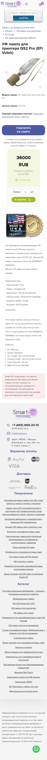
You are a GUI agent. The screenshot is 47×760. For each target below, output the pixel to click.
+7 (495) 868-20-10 (25, 425)
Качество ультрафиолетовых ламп (23, 531)
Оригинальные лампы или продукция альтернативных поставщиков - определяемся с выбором (23, 539)
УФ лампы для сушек (23, 613)
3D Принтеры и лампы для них (23, 686)
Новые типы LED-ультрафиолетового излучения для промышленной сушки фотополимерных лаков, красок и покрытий (24, 511)
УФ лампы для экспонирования (23, 625)
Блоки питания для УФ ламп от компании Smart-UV (23, 575)
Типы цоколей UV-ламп (24, 547)
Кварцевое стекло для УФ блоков (23, 677)
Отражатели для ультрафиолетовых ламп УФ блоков (23, 619)
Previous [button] (7, 72)
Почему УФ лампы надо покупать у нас (23, 527)
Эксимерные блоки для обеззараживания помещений (23, 666)
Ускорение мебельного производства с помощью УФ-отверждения (23, 521)
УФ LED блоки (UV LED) (24, 603)
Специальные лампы (23, 638)
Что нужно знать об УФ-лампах (23, 557)
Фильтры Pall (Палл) (23, 672)
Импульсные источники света (23, 691)
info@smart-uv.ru (19, 433)
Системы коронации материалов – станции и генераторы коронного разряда (23, 592)
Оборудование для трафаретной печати (23, 652)
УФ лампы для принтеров (23, 608)
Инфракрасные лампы (23, 599)
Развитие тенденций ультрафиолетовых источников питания (23, 568)
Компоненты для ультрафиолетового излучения (23, 658)
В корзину (20, 199)
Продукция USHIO (23, 682)
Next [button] (39, 72)
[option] (23, 74)
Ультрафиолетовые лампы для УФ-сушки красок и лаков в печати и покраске (23, 502)
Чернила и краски (23, 647)
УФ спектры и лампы (23, 561)
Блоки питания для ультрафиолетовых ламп (24, 642)
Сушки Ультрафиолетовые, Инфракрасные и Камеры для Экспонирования (23, 632)
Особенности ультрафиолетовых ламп (23, 552)
